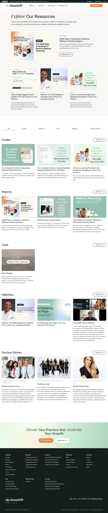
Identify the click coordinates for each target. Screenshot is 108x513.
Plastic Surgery (9, 462)
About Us (88, 457)
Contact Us (89, 462)
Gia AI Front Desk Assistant (52, 464)
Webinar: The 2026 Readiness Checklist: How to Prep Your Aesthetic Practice (51, 97)
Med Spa (7, 457)
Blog (67, 457)
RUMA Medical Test (81, 386)
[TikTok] (16, 503)
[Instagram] (13, 503)
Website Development (31, 464)
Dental (7, 464)
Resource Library (70, 460)
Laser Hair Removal (10, 469)
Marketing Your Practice (32, 460)
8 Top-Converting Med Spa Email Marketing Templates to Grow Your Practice (83, 97)
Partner (68, 464)
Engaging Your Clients (31, 462)
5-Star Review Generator (51, 460)
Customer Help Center (72, 467)
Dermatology (8, 467)
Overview (28, 481)
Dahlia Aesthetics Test (11, 386)
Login (87, 467)
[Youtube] (11, 503)
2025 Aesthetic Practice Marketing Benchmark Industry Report (87, 221)
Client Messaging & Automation (53, 457)
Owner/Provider (9, 481)
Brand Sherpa (7, 273)
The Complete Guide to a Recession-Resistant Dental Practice (16, 169)
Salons (7, 472)
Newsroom (89, 464)
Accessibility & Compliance (52, 462)
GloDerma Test (43, 384)
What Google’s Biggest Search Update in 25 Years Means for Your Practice (24, 97)
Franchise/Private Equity (11, 488)
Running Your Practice (31, 457)
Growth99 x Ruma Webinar (83, 323)
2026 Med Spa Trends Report (49, 220)
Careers (88, 460)
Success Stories (70, 462)
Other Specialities (10, 474)
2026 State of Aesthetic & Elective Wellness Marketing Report (15, 221)
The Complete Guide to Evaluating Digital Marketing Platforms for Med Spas (53, 169)
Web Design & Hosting (51, 481)
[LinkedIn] (8, 503)
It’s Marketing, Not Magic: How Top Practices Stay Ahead (51, 324)
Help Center (98, 1)
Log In (104, 1)
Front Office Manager (11, 486)
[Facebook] (6, 503)
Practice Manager (10, 484)
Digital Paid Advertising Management (54, 484)
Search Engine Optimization (52, 486)
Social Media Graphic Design (52, 488)
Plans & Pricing (62, 5)
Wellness (7, 460)
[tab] (9, 128)
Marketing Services (31, 467)
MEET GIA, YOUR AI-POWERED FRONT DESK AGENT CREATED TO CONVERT (29, 1)
